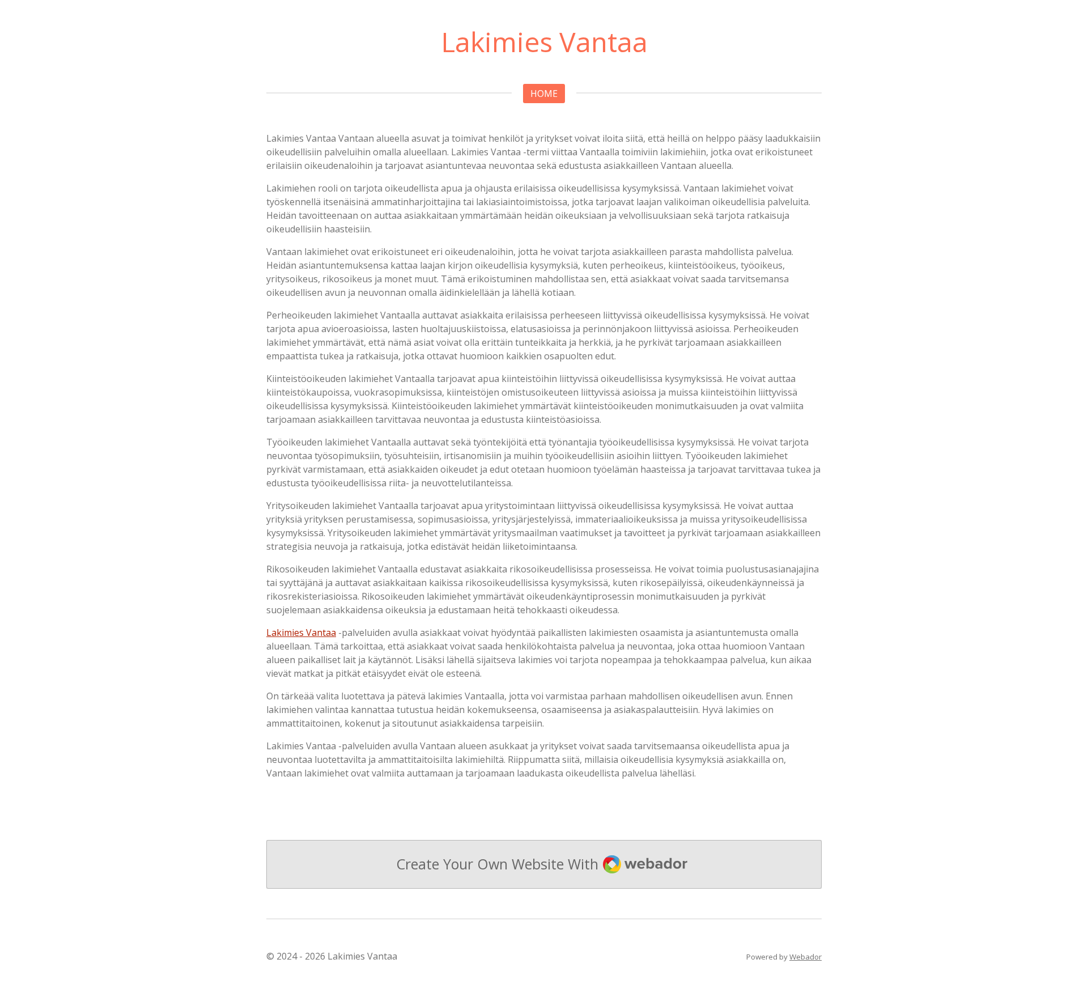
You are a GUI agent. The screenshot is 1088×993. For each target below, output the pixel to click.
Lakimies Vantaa (301, 632)
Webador (805, 957)
